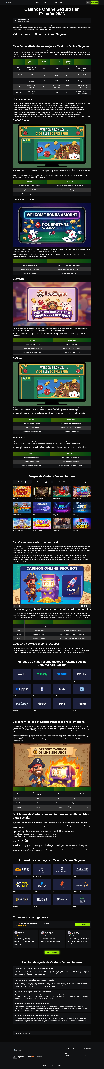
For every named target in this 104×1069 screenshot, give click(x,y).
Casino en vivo (41, 481)
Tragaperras (80, 481)
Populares (21, 481)
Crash (60, 481)
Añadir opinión (82, 924)
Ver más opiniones (52, 952)
